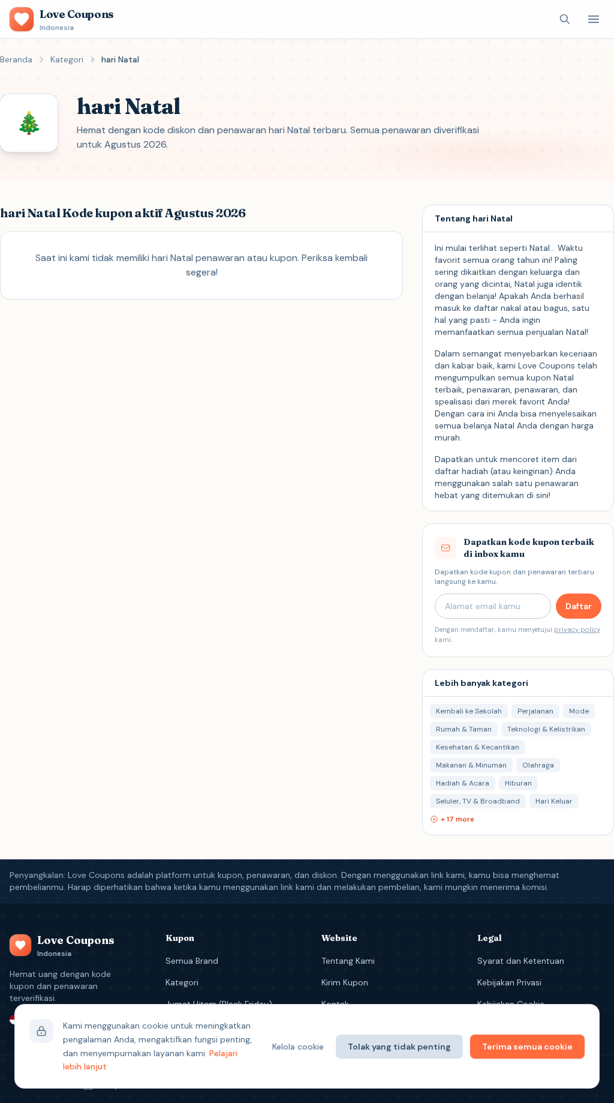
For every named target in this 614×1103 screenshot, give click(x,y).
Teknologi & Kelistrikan (546, 729)
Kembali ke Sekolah (469, 711)
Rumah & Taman (464, 729)
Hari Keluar (554, 801)
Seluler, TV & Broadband (478, 801)
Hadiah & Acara (462, 783)
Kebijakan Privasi (509, 982)
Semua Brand (191, 960)
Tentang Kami (348, 960)
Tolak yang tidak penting (399, 1046)
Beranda (16, 59)
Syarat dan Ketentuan (520, 960)
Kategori (66, 59)
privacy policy (577, 629)
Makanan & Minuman (471, 765)
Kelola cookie (298, 1046)
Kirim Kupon (344, 982)
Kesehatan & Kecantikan (477, 747)
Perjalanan (535, 711)
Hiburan (518, 783)
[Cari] (565, 19)
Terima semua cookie (527, 1046)
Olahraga (538, 765)
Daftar (578, 606)
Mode (579, 711)
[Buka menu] (593, 19)
